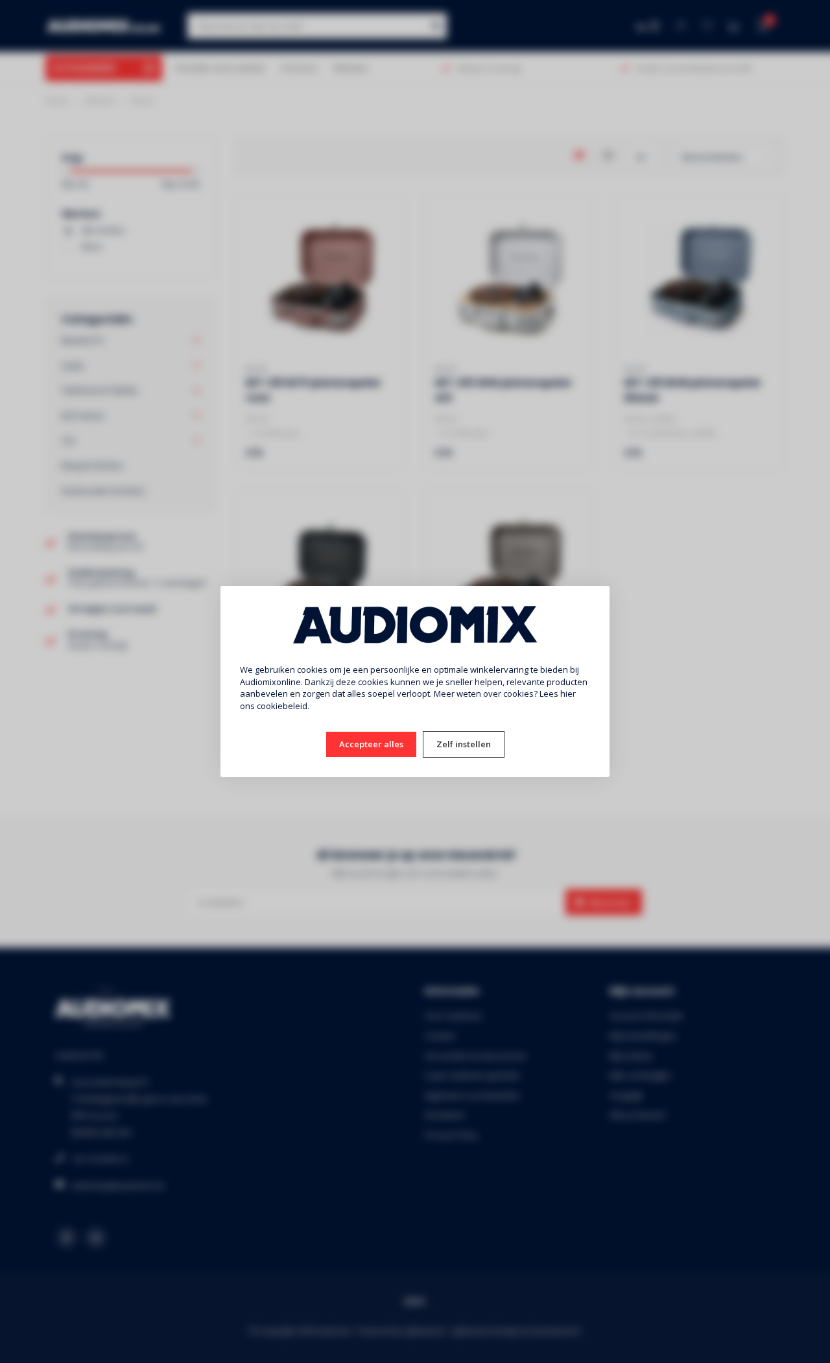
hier (568, 693)
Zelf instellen (463, 744)
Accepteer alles (371, 744)
